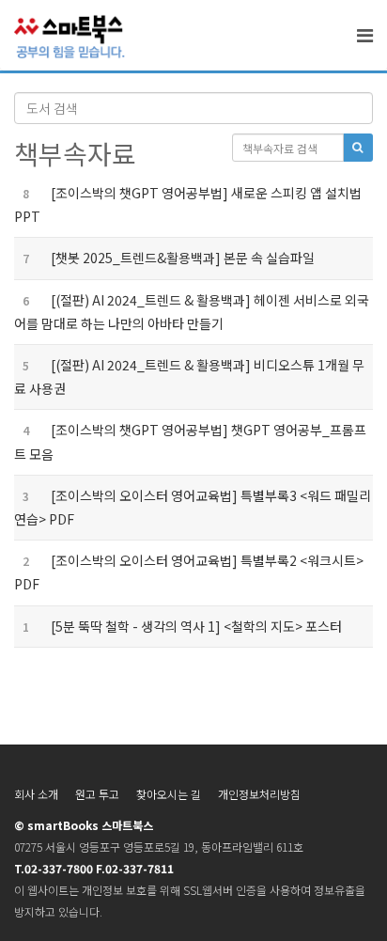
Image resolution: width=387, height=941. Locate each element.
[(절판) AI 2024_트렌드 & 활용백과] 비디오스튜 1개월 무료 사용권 (189, 376)
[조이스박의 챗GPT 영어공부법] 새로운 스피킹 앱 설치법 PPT (188, 204)
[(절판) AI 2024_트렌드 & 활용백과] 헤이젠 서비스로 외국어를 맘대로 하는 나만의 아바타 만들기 (191, 311)
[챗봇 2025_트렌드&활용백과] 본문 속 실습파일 (164, 257)
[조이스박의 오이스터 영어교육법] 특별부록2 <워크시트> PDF (189, 572)
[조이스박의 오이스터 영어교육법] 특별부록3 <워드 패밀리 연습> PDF (192, 507)
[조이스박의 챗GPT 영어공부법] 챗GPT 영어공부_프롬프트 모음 (190, 441)
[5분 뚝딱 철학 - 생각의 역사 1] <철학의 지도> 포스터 (178, 626)
